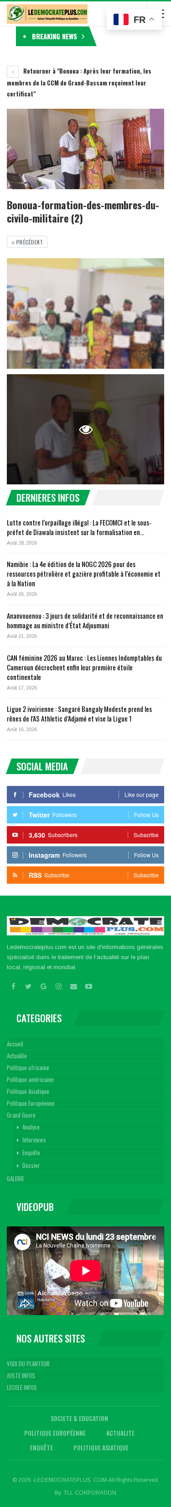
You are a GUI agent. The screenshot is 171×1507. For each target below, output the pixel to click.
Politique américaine (30, 1079)
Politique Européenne (31, 1103)
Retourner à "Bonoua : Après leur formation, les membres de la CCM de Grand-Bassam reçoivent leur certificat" (79, 82)
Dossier (31, 1165)
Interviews (34, 1139)
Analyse (31, 1126)
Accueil (15, 1043)
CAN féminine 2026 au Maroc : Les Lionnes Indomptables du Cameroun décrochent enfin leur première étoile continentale (84, 667)
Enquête (31, 1152)
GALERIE (15, 1178)
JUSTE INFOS (21, 1375)
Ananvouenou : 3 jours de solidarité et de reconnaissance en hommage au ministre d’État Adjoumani (85, 620)
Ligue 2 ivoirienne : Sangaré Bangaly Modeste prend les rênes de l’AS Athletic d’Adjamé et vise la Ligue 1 (79, 713)
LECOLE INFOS (22, 1387)
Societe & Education (79, 1418)
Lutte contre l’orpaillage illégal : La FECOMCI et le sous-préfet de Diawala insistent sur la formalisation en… (79, 527)
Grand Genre (21, 1115)
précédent (29, 242)
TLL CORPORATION (90, 1493)
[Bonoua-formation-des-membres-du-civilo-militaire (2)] (85, 313)
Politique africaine (28, 1067)
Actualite (17, 1055)
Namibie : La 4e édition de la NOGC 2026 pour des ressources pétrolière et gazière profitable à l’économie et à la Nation (84, 573)
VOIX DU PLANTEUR (28, 1363)
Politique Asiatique (28, 1091)
